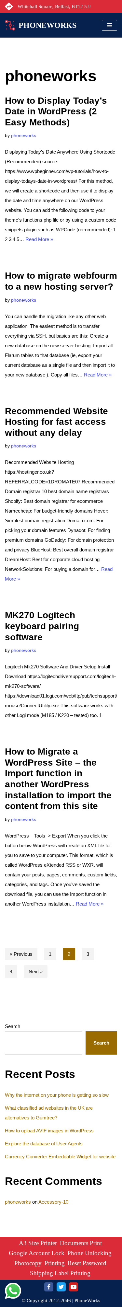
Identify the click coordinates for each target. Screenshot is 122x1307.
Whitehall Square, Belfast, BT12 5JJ (54, 6)
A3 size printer (38, 1243)
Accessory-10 (53, 1202)
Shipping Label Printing (60, 1273)
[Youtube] (73, 1286)
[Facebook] (48, 1286)
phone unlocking (89, 1253)
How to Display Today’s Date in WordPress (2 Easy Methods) (56, 111)
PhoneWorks (87, 1300)
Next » (36, 971)
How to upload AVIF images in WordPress (49, 1130)
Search (12, 1026)
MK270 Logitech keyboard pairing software (42, 626)
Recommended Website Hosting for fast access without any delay (56, 422)
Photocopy (28, 1263)
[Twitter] (61, 1286)
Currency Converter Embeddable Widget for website (60, 1156)
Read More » (39, 239)
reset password (87, 1263)
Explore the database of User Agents (44, 1143)
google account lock (36, 1253)
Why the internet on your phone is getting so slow (57, 1095)
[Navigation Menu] (109, 25)
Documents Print (81, 1243)
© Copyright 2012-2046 (46, 1300)
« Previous (21, 954)
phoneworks (23, 135)
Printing (55, 1263)
